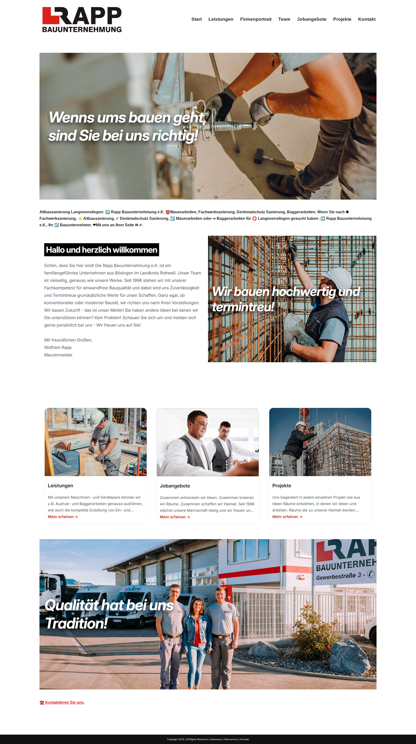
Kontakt (367, 19)
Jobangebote (311, 19)
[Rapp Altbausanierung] (81, 19)
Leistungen (221, 19)
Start (196, 19)
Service (102, 389)
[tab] (62, 389)
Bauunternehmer (62, 389)
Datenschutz (231, 739)
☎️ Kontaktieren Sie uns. (61, 702)
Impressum (216, 739)
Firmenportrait (256, 19)
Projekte (342, 19)
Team (284, 19)
